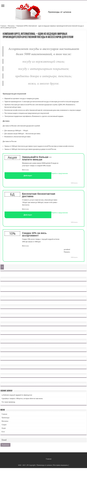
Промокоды (5, 417)
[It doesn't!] (80, 183)
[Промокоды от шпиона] (43, 11)
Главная (3, 26)
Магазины (11, 26)
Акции (4, 428)
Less (27, 170)
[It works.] (68, 183)
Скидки (4, 424)
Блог (3, 432)
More (24, 170)
